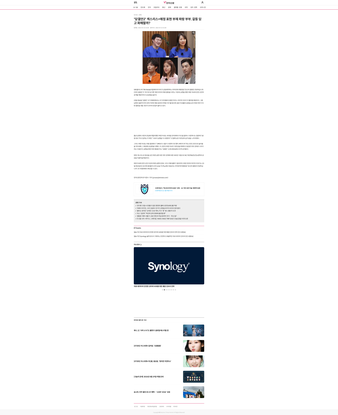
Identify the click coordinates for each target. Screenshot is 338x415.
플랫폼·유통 (178, 7)
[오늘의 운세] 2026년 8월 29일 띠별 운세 (148, 377)
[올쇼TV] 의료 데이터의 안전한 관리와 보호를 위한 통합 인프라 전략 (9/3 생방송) (160, 232)
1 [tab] (162, 289)
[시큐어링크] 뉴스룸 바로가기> (164, 191)
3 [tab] (166, 289)
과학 (186, 7)
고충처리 (161, 406)
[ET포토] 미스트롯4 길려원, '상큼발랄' (147, 346)
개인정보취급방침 (152, 406)
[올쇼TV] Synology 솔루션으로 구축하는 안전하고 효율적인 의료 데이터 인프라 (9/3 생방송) (163, 236)
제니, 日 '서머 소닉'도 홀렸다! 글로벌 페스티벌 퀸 (151, 330)
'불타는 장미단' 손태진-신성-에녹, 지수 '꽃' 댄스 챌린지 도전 (156, 211)
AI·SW (135, 7)
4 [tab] (168, 289)
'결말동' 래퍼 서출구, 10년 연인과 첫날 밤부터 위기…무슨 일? (157, 216)
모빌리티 (156, 7)
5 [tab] (169, 289)
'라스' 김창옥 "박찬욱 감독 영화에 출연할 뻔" (151, 213)
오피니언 (203, 7)
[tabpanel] (169, 267)
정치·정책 (193, 7)
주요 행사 (138, 245)
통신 (163, 7)
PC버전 (175, 406)
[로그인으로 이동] (202, 2)
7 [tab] (173, 289)
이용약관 (142, 406)
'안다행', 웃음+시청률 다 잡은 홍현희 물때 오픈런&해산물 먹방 (157, 206)
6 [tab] (171, 289)
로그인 (136, 406)
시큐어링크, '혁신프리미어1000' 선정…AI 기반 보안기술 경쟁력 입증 (177, 188)
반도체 (143, 7)
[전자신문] (169, 2)
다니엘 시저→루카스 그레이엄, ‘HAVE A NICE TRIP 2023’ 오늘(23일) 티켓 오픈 (162, 219)
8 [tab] (175, 289)
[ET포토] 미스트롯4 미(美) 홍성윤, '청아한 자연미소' (152, 361)
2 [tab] (164, 289)
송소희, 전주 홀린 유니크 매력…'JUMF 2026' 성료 (152, 392)
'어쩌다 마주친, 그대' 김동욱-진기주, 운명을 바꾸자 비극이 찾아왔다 (158, 208)
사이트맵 (168, 406)
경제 (169, 7)
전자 (149, 7)
